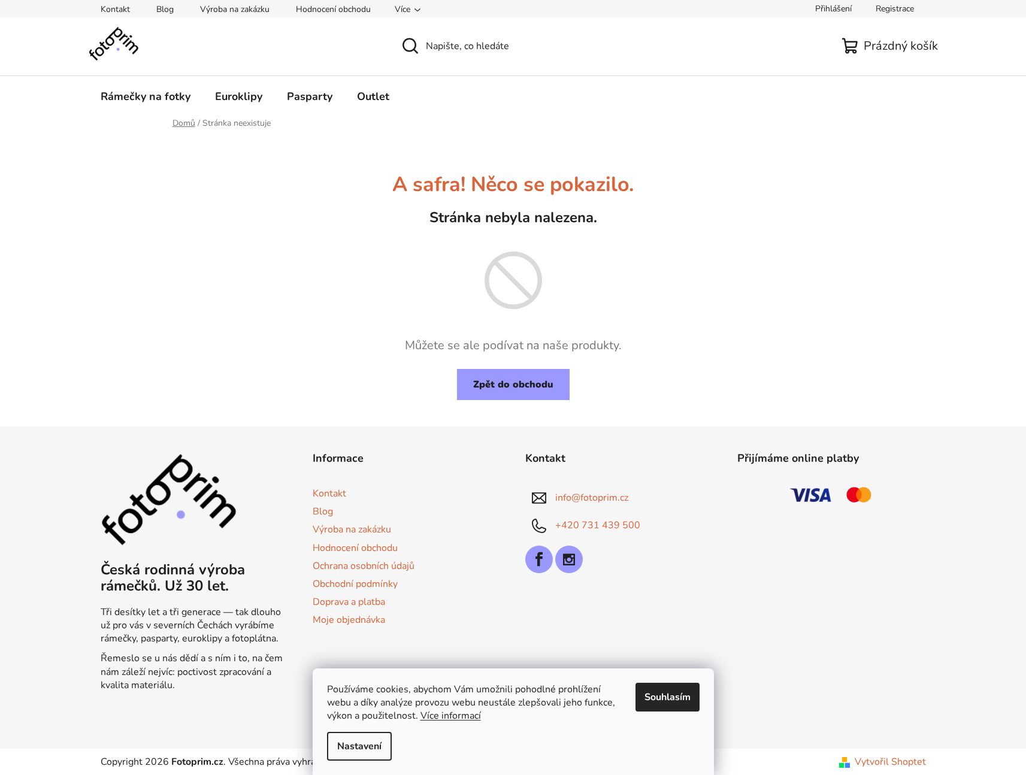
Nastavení (359, 746)
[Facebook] (539, 559)
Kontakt (115, 9)
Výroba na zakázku (235, 9)
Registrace (895, 8)
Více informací (450, 715)
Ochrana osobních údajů (363, 566)
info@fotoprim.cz (591, 497)
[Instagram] (569, 559)
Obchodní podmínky (355, 584)
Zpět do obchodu (513, 384)
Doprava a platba (349, 602)
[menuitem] (145, 96)
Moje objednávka (349, 619)
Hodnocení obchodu (333, 9)
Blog (165, 9)
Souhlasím (667, 697)
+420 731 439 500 (597, 525)
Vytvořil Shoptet (890, 761)
